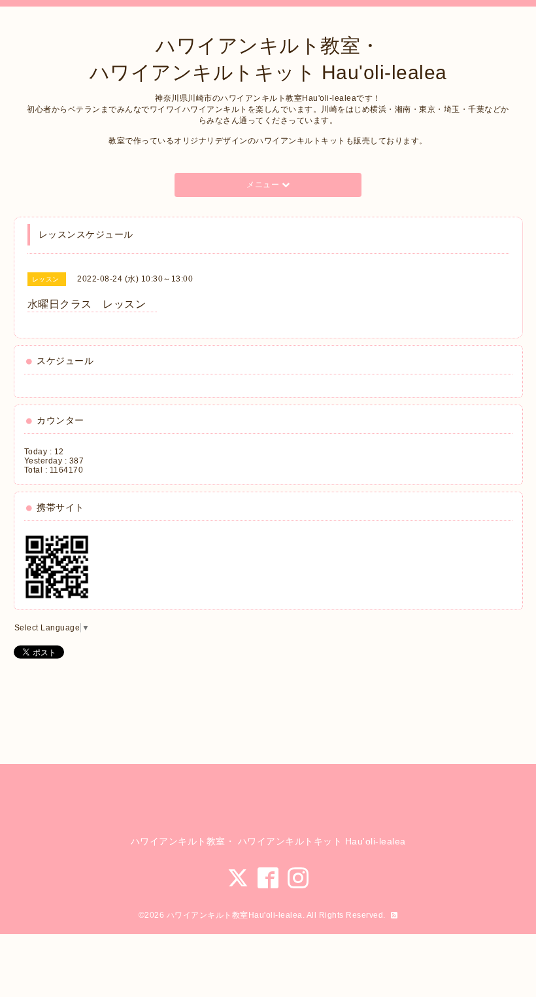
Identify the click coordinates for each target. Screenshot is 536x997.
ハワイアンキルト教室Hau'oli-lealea (235, 915)
